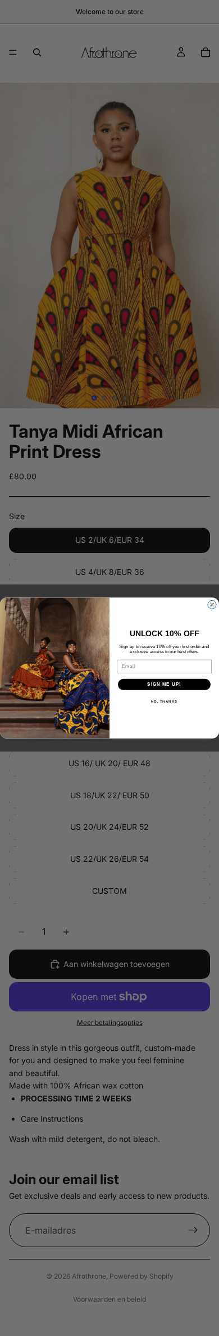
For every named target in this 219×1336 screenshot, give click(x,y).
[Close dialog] (212, 604)
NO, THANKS (164, 701)
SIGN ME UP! (164, 684)
